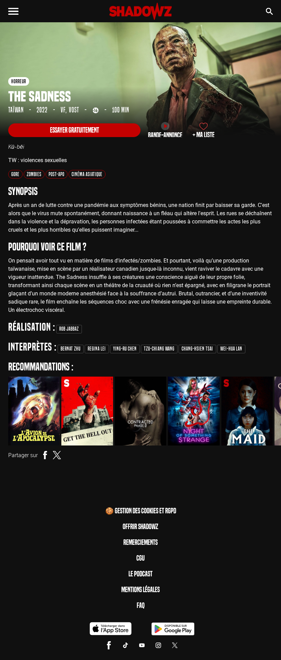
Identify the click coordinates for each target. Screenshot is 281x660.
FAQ (141, 605)
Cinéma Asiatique (87, 174)
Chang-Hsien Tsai (197, 348)
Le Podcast (140, 574)
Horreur (18, 81)
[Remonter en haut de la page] (266, 642)
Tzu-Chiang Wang (159, 348)
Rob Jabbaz (69, 329)
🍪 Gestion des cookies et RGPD (140, 511)
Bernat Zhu (71, 348)
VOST (74, 110)
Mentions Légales (140, 590)
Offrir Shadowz (140, 527)
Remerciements (140, 542)
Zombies (34, 174)
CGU (140, 558)
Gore (15, 174)
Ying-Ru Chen (125, 348)
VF (63, 110)
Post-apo (56, 174)
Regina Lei (97, 348)
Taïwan (16, 110)
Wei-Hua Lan (231, 348)
